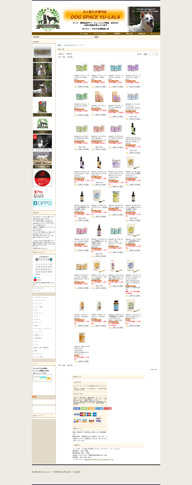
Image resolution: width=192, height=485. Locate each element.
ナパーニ (37, 291)
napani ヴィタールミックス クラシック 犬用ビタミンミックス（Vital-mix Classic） (115, 175)
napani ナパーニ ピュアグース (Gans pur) (133, 77)
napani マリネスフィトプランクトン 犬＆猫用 (99, 207)
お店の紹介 (77, 472)
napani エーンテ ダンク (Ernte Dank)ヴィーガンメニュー (81, 241)
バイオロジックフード (41, 297)
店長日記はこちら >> (40, 248)
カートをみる (84, 33)
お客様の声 (141, 33)
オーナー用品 (38, 357)
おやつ (36, 310)
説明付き (61, 54)
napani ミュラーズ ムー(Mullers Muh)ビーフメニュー (81, 138)
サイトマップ (154, 33)
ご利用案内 (116, 33)
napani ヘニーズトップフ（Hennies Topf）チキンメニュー (98, 138)
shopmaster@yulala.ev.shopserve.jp (98, 459)
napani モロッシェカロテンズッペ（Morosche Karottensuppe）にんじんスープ (82, 350)
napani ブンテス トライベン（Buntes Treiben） (115, 107)
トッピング (37, 303)
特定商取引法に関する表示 (62, 472)
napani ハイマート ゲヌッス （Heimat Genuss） (81, 316)
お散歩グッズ (38, 335)
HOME (59, 45)
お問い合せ (129, 33)
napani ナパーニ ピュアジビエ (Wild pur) (81, 106)
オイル (36, 316)
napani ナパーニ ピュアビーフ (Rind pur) (81, 77)
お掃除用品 (37, 338)
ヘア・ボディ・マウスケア (42, 329)
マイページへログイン (100, 33)
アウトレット (38, 354)
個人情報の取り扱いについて (41, 472)
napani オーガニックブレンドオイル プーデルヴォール (99, 173)
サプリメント (38, 313)
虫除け (36, 325)
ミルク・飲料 (38, 307)
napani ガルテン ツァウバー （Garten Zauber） (98, 316)
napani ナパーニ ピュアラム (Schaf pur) (115, 77)
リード (36, 344)
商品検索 (36, 37)
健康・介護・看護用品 (41, 347)
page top (154, 369)
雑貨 (35, 351)
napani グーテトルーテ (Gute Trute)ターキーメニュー (115, 138)
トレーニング (38, 332)
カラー (36, 341)
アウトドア (37, 322)
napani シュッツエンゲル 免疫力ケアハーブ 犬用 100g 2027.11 (116, 277)
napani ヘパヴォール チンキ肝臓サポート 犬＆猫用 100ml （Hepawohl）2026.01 (99, 243)
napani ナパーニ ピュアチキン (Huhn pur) (98, 77)
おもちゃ (37, 319)
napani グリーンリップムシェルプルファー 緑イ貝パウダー (133, 316)
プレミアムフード (39, 288)
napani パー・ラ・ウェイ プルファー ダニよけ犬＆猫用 (99, 277)
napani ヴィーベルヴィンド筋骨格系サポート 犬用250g (133, 241)
